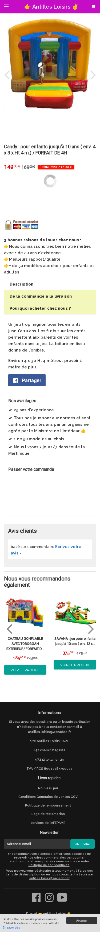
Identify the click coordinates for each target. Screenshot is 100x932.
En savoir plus (11, 927)
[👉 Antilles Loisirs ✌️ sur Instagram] (49, 900)
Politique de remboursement (48, 805)
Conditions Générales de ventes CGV (48, 797)
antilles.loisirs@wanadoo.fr (49, 732)
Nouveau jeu (48, 788)
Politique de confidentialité (49, 865)
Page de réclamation (48, 814)
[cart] (93, 7)
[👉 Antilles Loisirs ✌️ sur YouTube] (62, 900)
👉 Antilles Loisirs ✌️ (51, 6)
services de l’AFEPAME (48, 823)
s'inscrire (82, 844)
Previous (8, 74)
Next (92, 74)
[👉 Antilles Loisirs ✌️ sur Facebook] (36, 900)
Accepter (81, 920)
